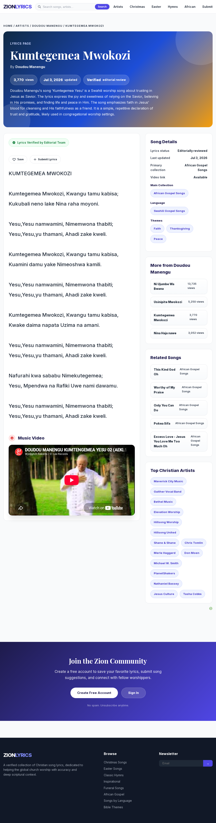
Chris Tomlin (194, 542)
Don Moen (191, 552)
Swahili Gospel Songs (169, 210)
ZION (17, 7)
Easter (156, 6)
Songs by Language (118, 800)
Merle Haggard (165, 552)
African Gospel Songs (169, 193)
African (190, 6)
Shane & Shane (165, 542)
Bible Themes (113, 807)
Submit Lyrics (47, 159)
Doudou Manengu (47, 25)
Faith (157, 228)
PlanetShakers (164, 573)
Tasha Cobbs (192, 594)
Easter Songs (113, 768)
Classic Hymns (114, 775)
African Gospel (114, 794)
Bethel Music (163, 501)
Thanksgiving (180, 228)
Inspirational (112, 781)
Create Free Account (94, 693)
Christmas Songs (115, 762)
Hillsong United (165, 532)
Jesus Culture (164, 594)
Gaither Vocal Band (167, 491)
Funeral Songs (114, 788)
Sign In (133, 693)
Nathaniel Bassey (166, 583)
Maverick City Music (168, 481)
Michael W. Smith (166, 563)
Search (102, 6)
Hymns (173, 6)
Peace (158, 238)
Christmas (137, 6)
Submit (207, 6)
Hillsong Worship (166, 522)
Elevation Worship (167, 512)
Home (8, 25)
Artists (118, 6)
